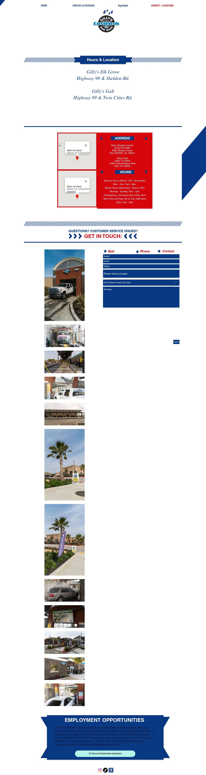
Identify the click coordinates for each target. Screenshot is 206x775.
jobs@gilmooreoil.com (106, 744)
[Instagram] (99, 770)
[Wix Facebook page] (111, 770)
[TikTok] (105, 770)
